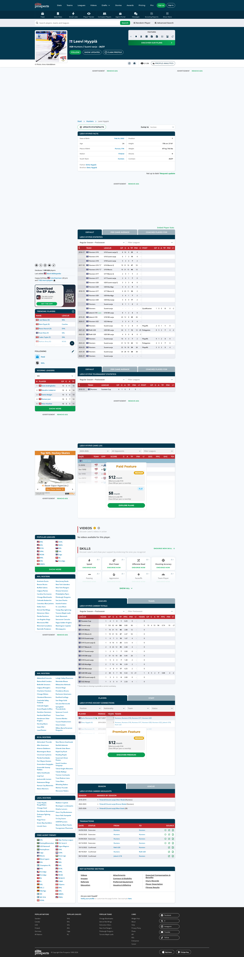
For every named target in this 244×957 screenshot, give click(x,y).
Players (102, 698)
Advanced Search (165, 23)
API (133, 934)
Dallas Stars (41, 607)
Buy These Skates (54, 489)
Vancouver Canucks (63, 619)
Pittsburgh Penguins (63, 597)
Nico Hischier (47, 404)
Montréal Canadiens (44, 626)
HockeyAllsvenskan (47, 843)
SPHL (42, 551)
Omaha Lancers (61, 809)
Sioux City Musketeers (64, 812)
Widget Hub (136, 918)
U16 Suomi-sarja (110, 256)
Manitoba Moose (62, 681)
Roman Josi (46, 399)
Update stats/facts (93, 127)
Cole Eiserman (56, 278)
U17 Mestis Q (109, 274)
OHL (63, 337)
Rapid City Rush (61, 751)
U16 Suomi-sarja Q (110, 252)
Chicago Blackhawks (44, 597)
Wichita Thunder (62, 788)
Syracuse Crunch (62, 712)
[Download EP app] (55, 296)
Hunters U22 (94, 321)
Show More (55, 408)
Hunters (78, 47)
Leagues (81, 5)
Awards (130, 5)
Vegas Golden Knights (64, 623)
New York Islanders (63, 584)
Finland (121, 154)
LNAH (61, 881)
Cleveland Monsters (44, 697)
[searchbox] (83, 22)
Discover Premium (126, 755)
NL (60, 558)
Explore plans (126, 505)
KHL (60, 548)
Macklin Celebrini (49, 390)
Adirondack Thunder (44, 742)
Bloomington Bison (44, 751)
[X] (40, 265)
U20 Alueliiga (108, 287)
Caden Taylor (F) (45, 337)
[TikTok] (53, 265)
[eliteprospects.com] (42, 5)
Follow (75, 52)
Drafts (104, 5)
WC (41, 894)
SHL (63, 333)
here (130, 899)
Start (80, 121)
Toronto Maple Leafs (63, 613)
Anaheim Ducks (43, 581)
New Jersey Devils (62, 581)
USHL (61, 542)
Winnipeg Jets (61, 629)
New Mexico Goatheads (64, 742)
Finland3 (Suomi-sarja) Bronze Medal (113, 804)
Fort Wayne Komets (44, 761)
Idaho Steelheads (43, 773)
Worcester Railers (62, 791)
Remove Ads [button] (197, 71)
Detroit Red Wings (43, 610)
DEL (41, 884)
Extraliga (62, 561)
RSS (133, 938)
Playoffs (145, 326)
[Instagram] (45, 265)
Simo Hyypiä (91, 165)
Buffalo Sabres (42, 588)
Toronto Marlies (61, 718)
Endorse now (89, 567)
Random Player (143, 23)
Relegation (146, 330)
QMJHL (42, 564)
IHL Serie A (63, 843)
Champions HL (45, 865)
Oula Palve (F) (44, 333)
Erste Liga (62, 856)
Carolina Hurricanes (44, 594)
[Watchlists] (136, 36)
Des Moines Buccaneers (46, 811)
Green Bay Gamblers (44, 823)
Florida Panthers (43, 616)
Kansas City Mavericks (45, 785)
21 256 (146, 63)
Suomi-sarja (91, 47)
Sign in (170, 5)
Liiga (60, 554)
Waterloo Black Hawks (64, 825)
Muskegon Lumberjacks (64, 806)
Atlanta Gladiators (43, 748)
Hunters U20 (94, 282)
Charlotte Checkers (44, 691)
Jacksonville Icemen (44, 779)
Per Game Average (120, 232)
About (134, 922)
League (151, 786)
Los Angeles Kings (43, 619)
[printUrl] (134, 63)
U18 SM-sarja (109, 313)
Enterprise (135, 941)
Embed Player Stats (165, 227)
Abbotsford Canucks (44, 678)
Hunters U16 (94, 252)
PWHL (61, 897)
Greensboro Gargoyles (45, 764)
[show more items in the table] (72, 343)
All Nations (38, 934)
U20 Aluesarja (109, 300)
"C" (100, 265)
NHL (63, 320)
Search (125, 23)
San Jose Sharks (61, 600)
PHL (60, 859)
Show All (125, 588)
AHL (41, 545)
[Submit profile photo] (167, 36)
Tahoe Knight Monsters (64, 769)
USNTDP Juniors (61, 822)
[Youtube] (49, 265)
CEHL (61, 853)
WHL (41, 558)
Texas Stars (60, 715)
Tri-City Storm (61, 818)
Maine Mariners (43, 789)
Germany (38, 931)
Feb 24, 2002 (119, 138)
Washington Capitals (63, 626)
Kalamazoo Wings (43, 782)
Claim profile (115, 52)
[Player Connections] (141, 36)
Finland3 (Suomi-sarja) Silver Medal (112, 800)
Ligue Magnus (64, 846)
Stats (59, 5)
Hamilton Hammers (44, 712)
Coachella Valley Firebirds (43, 701)
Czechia (65, 324)
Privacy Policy (136, 928)
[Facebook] (36, 265)
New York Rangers (62, 588)
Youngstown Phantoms (64, 828)
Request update (167, 173)
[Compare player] (162, 36)
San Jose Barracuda (63, 704)
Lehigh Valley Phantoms (64, 678)
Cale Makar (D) (44, 320)
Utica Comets (60, 725)
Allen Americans (43, 745)
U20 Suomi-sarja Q (110, 282)
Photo (134, 931)
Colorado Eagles (43, 706)
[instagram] (129, 63)
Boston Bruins (42, 584)
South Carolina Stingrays (61, 764)
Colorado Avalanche (44, 600)
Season (102, 786)
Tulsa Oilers (60, 781)
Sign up (161, 5)
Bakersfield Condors (44, 681)
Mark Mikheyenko (54, 273)
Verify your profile (87, 899)
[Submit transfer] (172, 36)
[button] (167, 15)
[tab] (90, 232)
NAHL (61, 545)
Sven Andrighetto (48, 386)
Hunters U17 (94, 274)
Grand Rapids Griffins (44, 709)
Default (90, 232)
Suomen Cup (106, 389)
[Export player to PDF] (156, 36)
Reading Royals (61, 755)
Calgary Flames (42, 591)
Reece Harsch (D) (45, 328)
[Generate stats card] (146, 36)
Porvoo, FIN (119, 149)
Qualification (147, 308)
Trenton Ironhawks (63, 775)
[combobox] (83, 22)
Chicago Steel (42, 808)
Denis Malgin (47, 394)
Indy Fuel (40, 776)
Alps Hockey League (66, 840)
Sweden (37, 918)
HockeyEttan (44, 849)
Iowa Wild (40, 727)
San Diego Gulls (61, 700)
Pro (152, 5)
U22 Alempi (108, 321)
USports (61, 884)
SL (41, 881)
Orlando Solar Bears (63, 748)
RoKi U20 (92, 330)
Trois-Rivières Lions (63, 778)
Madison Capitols (62, 803)
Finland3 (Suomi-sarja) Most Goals (112, 808)
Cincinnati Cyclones (44, 755)
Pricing (142, 5)
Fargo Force (41, 820)
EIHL (63, 328)
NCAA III (62, 878)
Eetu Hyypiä (92, 168)
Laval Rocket (41, 730)
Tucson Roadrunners (63, 722)
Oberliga (43, 891)
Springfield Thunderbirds (61, 708)
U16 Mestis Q (109, 265)
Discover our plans (151, 43)
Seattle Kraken (61, 603)
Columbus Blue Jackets (45, 603)
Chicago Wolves (42, 694)
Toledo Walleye (61, 772)
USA (36, 925)
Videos (93, 5)
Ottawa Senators (62, 591)
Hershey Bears (42, 724)
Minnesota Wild (42, 623)
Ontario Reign (61, 688)
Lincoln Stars (42, 826)
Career (134, 944)
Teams (70, 5)
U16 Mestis (108, 269)
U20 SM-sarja (109, 330)
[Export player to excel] (151, 36)
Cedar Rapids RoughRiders (42, 804)
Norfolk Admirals (62, 745)
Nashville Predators (44, 629)
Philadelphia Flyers (62, 594)
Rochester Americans (63, 694)
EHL (41, 862)
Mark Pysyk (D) (44, 324)
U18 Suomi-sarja (110, 261)
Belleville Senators (43, 684)
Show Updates (92, 52)
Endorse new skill (163, 548)
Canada (37, 922)
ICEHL (42, 900)
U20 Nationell (45, 846)
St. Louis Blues (61, 607)
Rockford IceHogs (62, 697)
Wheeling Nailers (62, 784)
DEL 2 (42, 888)
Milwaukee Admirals (63, 684)
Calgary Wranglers (43, 688)
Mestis (42, 856)
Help (133, 925)
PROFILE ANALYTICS (164, 63)
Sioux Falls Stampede (63, 815)
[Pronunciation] (130, 36)
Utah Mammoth (61, 616)
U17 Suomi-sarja (110, 278)
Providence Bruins (62, 691)
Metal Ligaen (44, 859)
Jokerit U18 (93, 313)
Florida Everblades (43, 758)
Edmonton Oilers (43, 613)
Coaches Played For (156, 232)
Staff (151, 698)
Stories (118, 5)
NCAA (42, 554)
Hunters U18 (94, 261)
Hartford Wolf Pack (44, 715)
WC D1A (43, 897)
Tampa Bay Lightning (63, 610)
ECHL (42, 548)
